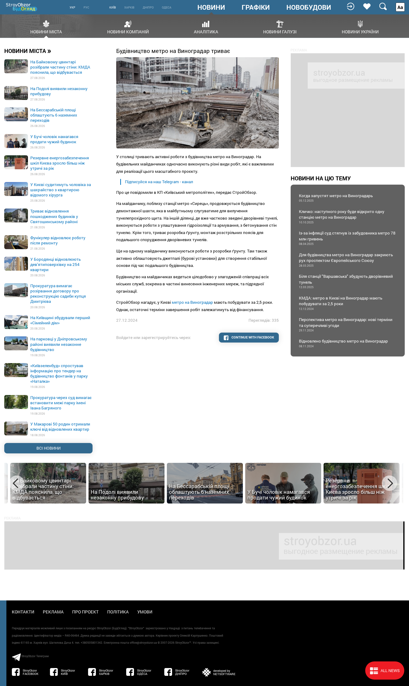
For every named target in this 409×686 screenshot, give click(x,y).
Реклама (53, 612)
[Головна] (22, 7)
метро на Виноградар (192, 302)
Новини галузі (280, 31)
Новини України (360, 31)
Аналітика (206, 31)
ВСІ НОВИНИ (48, 448)
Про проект (85, 612)
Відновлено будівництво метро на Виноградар (343, 343)
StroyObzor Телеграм (35, 656)
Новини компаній (128, 31)
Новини (211, 7)
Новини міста (46, 31)
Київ (112, 7)
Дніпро (148, 7)
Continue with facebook (252, 337)
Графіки (256, 7)
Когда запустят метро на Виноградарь (336, 198)
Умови (144, 612)
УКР (72, 7)
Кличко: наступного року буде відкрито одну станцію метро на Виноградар (341, 216)
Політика (118, 612)
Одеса (166, 7)
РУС (86, 7)
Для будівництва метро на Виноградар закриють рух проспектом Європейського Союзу (346, 259)
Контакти (23, 612)
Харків (129, 7)
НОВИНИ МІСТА (27, 50)
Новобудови (308, 7)
